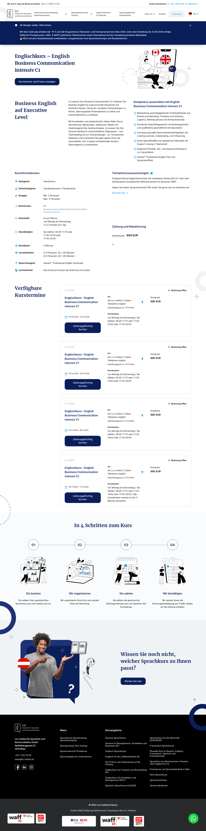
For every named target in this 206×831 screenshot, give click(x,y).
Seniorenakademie (159, 785)
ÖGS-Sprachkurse (158, 774)
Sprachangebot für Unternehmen (76, 756)
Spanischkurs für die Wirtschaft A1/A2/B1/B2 (164, 739)
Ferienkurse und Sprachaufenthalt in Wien (170, 769)
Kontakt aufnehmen (51, 212)
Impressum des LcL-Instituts (122, 810)
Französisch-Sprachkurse (162, 746)
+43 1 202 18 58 (23, 755)
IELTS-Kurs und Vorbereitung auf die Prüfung (122, 763)
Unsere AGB (76, 810)
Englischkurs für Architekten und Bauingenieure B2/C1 (120, 778)
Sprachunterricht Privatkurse (73, 751)
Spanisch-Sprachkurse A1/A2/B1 (120, 785)
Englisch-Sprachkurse (115, 751)
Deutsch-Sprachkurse (115, 738)
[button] (50, 14)
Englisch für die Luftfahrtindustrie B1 (122, 756)
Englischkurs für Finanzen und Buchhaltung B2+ (126, 771)
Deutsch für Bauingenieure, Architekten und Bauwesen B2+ (126, 744)
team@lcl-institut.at (24, 759)
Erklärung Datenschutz (95, 810)
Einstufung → (120, 193)
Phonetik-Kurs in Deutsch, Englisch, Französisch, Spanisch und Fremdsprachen (167, 753)
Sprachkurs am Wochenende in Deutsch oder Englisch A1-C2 (169, 762)
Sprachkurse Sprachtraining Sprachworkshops (73, 739)
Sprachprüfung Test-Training (73, 746)
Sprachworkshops (158, 780)
